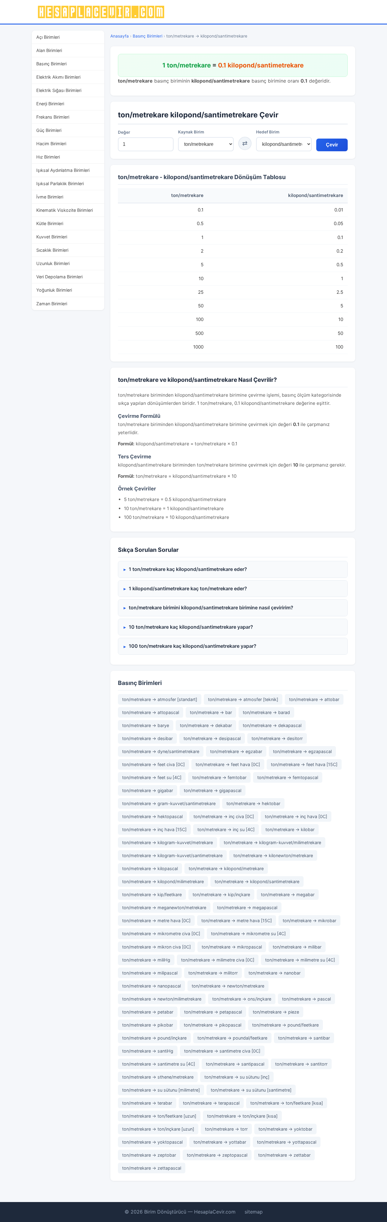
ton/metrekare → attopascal (150, 712)
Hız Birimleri (48, 156)
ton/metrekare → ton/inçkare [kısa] (242, 1116)
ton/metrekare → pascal (306, 998)
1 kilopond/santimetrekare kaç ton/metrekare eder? (188, 588)
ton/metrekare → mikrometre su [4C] (248, 933)
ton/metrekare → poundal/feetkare (232, 1037)
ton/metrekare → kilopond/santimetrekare (257, 881)
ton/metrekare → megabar (287, 894)
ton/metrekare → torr (226, 1129)
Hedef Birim (267, 131)
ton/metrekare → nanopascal (151, 985)
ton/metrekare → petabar (147, 1011)
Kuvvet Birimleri (51, 236)
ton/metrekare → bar (211, 712)
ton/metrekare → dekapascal (272, 725)
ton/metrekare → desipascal (212, 738)
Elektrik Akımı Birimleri (58, 77)
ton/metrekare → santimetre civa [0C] (222, 1050)
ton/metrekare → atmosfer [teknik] (243, 699)
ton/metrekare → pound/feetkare (285, 1024)
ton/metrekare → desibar (147, 738)
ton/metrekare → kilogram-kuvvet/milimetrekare (272, 842)
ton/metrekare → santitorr (301, 1063)
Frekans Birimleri (52, 117)
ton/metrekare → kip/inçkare (221, 894)
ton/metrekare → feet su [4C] (151, 777)
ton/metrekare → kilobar (289, 829)
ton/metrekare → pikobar (147, 1024)
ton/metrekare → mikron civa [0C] (156, 946)
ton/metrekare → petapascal (213, 1011)
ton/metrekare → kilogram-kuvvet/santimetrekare (172, 855)
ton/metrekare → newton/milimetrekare (161, 998)
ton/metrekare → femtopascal (287, 777)
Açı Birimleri (48, 37)
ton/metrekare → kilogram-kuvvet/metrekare (167, 842)
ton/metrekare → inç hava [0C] (296, 816)
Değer (124, 132)
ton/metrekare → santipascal (235, 1063)
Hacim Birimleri (51, 143)
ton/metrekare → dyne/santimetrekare (160, 751)
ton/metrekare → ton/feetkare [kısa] (286, 1103)
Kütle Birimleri (49, 223)
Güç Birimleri (48, 130)
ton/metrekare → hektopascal (152, 816)
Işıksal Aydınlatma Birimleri (62, 170)
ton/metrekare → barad (266, 712)
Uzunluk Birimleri (53, 263)
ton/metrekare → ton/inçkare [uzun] (158, 1129)
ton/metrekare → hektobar (253, 803)
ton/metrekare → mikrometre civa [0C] (161, 933)
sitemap (254, 1212)
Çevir (332, 144)
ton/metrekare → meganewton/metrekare (164, 907)
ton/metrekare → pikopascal (212, 1024)
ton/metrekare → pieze (276, 1011)
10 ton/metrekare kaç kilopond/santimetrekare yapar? (191, 627)
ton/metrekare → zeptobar (149, 1155)
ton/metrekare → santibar (304, 1037)
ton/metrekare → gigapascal (212, 790)
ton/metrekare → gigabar (147, 790)
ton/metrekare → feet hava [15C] (304, 764)
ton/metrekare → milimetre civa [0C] (217, 959)
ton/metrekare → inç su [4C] (226, 829)
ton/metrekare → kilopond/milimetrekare (163, 881)
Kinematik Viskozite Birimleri (64, 210)
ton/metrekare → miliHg (146, 959)
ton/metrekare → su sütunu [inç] (236, 1076)
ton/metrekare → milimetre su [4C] (300, 959)
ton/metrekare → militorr (213, 972)
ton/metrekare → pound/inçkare (154, 1037)
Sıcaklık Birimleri (52, 250)
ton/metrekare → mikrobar (309, 920)
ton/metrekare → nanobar (275, 972)
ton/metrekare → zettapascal (151, 1168)
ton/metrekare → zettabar (284, 1155)
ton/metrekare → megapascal (247, 907)
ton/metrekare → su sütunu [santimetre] (251, 1090)
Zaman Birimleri (51, 303)
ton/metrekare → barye (145, 725)
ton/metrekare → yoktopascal (152, 1142)
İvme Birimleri (49, 196)
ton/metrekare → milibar (297, 946)
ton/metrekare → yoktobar (285, 1129)
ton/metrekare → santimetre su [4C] (158, 1063)
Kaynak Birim (191, 131)
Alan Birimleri (49, 50)
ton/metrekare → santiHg (147, 1050)
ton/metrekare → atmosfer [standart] (159, 699)
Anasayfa (119, 36)
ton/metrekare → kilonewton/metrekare (273, 855)
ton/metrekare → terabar (147, 1103)
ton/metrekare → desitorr (277, 738)
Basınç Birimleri (51, 63)
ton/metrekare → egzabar (236, 751)
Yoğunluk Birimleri (54, 290)
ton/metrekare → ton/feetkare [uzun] (159, 1116)
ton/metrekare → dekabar (206, 725)
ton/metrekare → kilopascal (150, 868)
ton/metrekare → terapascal (211, 1103)
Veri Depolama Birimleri (59, 276)
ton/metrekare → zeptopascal (217, 1155)
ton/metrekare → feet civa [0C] (153, 764)
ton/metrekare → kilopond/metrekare (226, 868)
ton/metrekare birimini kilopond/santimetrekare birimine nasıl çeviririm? (211, 607)
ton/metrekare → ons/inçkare (241, 998)
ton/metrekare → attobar (314, 699)
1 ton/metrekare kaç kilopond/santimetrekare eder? (188, 569)
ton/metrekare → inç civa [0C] (224, 816)
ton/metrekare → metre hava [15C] (236, 920)
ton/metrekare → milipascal (149, 972)
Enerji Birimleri (50, 103)
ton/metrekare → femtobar (219, 777)
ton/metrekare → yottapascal (286, 1142)
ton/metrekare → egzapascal (302, 751)
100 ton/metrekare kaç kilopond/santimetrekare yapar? (192, 646)
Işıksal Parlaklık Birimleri (60, 183)
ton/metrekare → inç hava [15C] (154, 829)
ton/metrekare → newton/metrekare (228, 985)
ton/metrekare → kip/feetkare (152, 894)
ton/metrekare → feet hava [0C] (228, 764)
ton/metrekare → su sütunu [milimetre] (161, 1090)
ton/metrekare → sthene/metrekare (158, 1076)
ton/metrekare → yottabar (220, 1142)
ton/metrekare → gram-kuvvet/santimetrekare (169, 803)
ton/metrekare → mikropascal (232, 946)
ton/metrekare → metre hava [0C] (156, 920)
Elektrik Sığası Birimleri (58, 90)
